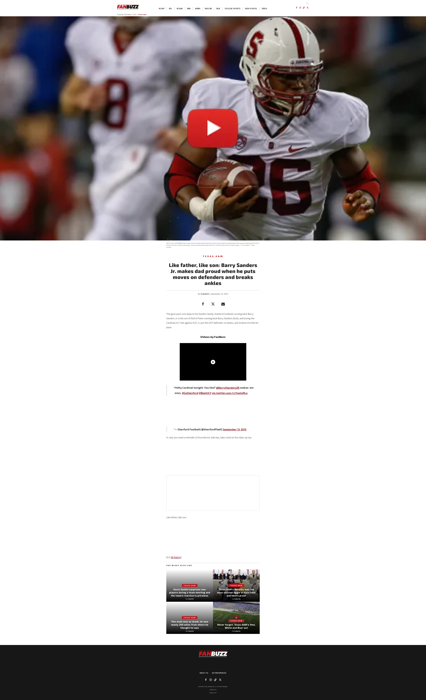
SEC (134, 15)
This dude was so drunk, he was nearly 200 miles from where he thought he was (189, 624)
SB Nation (176, 557)
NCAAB (180, 8)
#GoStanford (190, 393)
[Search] (307, 3)
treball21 (205, 294)
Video (264, 8)
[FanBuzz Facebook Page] (296, 7)
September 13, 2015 (235, 429)
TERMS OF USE (213, 689)
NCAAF (162, 8)
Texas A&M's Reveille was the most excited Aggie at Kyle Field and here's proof (236, 592)
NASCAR (208, 8)
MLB (218, 8)
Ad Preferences (219, 673)
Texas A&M (142, 15)
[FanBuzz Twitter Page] (307, 7)
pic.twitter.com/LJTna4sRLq (230, 393)
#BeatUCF (205, 393)
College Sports (233, 8)
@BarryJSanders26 (228, 387)
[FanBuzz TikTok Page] (304, 7)
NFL (170, 8)
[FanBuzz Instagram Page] (300, 7)
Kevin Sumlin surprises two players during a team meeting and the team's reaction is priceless (189, 592)
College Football (124, 15)
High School (251, 8)
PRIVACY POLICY (213, 693)
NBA (189, 8)
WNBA (197, 8)
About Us (204, 673)
